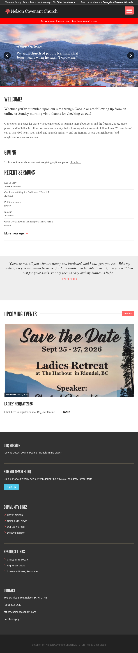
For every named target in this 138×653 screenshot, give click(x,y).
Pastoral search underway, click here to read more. (69, 21)
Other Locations (65, 2)
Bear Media (100, 644)
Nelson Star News (17, 521)
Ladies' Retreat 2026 (18, 404)
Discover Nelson (16, 532)
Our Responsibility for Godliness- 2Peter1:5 (26, 192)
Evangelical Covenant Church (118, 2)
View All (128, 313)
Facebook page (12, 619)
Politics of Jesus (12, 202)
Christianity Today (17, 559)
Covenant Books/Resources (22, 571)
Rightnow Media (16, 565)
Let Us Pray (10, 182)
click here (75, 162)
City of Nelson (15, 515)
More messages (14, 233)
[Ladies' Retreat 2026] (69, 360)
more (66, 412)
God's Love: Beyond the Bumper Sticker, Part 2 (28, 221)
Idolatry (8, 211)
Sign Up (11, 487)
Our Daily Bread (16, 526)
